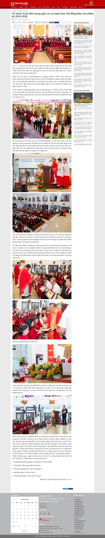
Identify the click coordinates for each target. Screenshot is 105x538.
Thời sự (14, 10)
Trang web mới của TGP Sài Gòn (48, 501)
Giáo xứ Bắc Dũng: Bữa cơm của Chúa (82, 144)
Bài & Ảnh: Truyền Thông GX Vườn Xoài (22, 19)
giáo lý (26, 7)
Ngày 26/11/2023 (17, 22)
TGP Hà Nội (77, 531)
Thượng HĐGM (73, 7)
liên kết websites (79, 495)
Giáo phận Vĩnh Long (79, 513)
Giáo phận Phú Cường (79, 512)
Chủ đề (25, 22)
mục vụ (58, 7)
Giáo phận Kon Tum (78, 526)
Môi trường (65, 7)
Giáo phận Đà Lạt (78, 504)
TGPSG (15, 66)
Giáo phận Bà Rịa (78, 501)
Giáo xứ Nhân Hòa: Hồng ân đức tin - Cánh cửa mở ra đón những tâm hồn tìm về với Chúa (83, 81)
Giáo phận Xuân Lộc (78, 515)
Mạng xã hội (42, 510)
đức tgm (80, 7)
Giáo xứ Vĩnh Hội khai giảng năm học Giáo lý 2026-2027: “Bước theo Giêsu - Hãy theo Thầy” (83, 69)
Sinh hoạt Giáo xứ (23, 10)
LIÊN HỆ (41, 524)
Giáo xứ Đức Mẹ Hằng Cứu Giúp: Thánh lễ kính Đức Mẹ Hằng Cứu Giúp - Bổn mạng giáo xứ (83, 114)
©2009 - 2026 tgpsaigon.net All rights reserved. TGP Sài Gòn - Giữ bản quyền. (52, 536)
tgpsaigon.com (43, 505)
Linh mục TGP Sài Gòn (45, 496)
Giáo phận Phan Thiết (79, 510)
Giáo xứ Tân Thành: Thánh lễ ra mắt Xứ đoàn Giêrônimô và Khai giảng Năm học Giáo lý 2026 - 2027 (83, 42)
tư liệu (39, 7)
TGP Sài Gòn (77, 499)
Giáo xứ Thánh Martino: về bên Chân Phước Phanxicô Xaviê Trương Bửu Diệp (83, 58)
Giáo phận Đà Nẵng (78, 522)
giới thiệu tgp (46, 7)
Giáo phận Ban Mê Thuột (80, 520)
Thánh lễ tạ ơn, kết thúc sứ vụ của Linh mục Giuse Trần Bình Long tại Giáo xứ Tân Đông (83, 63)
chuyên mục (33, 7)
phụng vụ (20, 7)
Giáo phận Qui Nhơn (78, 528)
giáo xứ (53, 7)
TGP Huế (76, 519)
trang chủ (14, 7)
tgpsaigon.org (43, 507)
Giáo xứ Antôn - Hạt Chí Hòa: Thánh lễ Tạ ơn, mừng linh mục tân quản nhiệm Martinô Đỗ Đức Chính (83, 52)
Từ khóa (38, 22)
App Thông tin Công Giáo (46, 516)
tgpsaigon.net (43, 503)
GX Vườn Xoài (44, 22)
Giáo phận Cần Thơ (78, 503)
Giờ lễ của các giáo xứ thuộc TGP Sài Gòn (52, 498)
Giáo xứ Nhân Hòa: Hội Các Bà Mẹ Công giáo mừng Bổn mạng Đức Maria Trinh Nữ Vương (83, 75)
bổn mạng (30, 22)
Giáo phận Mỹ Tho (78, 508)
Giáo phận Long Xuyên (79, 506)
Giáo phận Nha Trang (79, 524)
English (87, 5)
